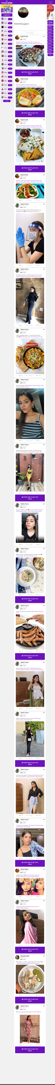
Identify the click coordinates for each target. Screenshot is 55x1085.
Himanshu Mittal (7, 18)
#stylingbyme (22, 669)
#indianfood (36, 963)
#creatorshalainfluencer (21, 876)
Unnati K (6, 76)
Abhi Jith (6, 64)
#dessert (41, 611)
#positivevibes (28, 906)
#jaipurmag (37, 42)
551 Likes (23, 82)
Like (21, 68)
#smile (33, 906)
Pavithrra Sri (6, 72)
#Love (49, 46)
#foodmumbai (38, 43)
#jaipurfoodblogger (20, 43)
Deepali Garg (6, 80)
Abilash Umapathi (7, 60)
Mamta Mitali (6, 39)
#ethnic (28, 669)
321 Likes (23, 822)
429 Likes (23, 1009)
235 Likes (23, 959)
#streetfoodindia (29, 963)
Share (39, 68)
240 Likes (23, 207)
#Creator (50, 40)
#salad (35, 556)
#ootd (40, 275)
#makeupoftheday (20, 386)
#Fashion (50, 32)
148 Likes (23, 447)
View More (51, 55)
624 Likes (23, 39)
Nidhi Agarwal (7, 68)
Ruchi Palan (6, 51)
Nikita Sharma (7, 23)
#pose (37, 906)
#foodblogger (31, 43)
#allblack (18, 276)
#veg (27, 43)
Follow (10, 19)
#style (39, 276)
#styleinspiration (40, 669)
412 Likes (23, 715)
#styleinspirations (31, 776)
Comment (30, 68)
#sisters (27, 875)
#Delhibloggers (31, 275)
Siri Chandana (7, 43)
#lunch (36, 275)
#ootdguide (38, 1011)
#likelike (37, 876)
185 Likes (23, 507)
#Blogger (50, 29)
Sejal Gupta (24, 36)
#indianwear (33, 669)
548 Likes (23, 872)
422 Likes (23, 551)
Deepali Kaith (24, 956)
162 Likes (23, 665)
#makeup (40, 509)
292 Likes (23, 272)
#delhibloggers (28, 385)
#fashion (27, 386)
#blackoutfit (26, 719)
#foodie (40, 336)
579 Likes (23, 178)
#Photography (51, 43)
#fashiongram (38, 511)
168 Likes (23, 382)
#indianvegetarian (21, 963)
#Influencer (50, 38)
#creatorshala (33, 875)
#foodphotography (23, 42)
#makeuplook (32, 825)
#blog (37, 875)
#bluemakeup (27, 826)
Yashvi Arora (24, 204)
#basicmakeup (31, 511)
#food (29, 336)
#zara (36, 276)
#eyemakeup (25, 825)
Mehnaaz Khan (7, 97)
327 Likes (23, 904)
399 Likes (23, 608)
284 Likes (23, 772)
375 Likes (23, 332)
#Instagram (50, 49)
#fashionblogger (31, 276)
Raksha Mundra (7, 84)
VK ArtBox (6, 47)
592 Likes (23, 123)
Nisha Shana (24, 869)
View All (6, 100)
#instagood (31, 42)
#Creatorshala (51, 26)
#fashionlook (24, 276)
